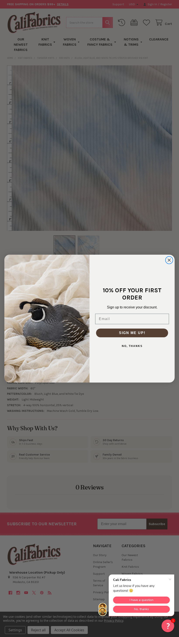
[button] (168, 626)
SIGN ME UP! (132, 333)
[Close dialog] (169, 260)
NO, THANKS (132, 346)
